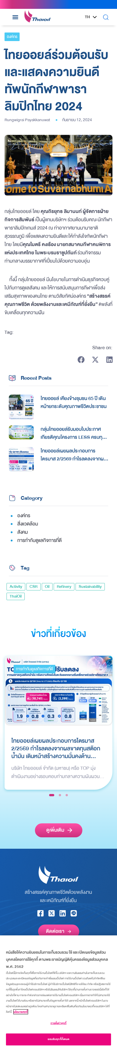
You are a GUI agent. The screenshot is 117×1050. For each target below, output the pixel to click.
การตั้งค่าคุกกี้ (58, 1023)
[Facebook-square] (40, 913)
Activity (16, 586)
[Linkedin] (62, 913)
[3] (66, 795)
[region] (58, 992)
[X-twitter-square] (51, 913)
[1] (52, 795)
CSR (33, 586)
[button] (15, 17)
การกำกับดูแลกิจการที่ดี (34, 669)
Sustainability (90, 586)
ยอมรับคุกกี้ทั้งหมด (59, 1039)
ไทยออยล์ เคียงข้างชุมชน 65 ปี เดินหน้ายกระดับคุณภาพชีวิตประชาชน (73, 403)
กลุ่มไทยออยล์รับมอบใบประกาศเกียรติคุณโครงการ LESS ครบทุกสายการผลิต (73, 433)
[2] (60, 795)
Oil (47, 586)
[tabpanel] (58, 722)
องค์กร (12, 36)
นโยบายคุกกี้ (21, 1012)
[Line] (73, 913)
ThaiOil (16, 596)
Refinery (64, 586)
